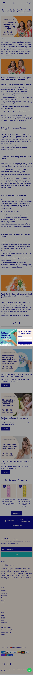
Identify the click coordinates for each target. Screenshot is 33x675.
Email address (20, 336)
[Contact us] (29, 670)
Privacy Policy (29, 344)
